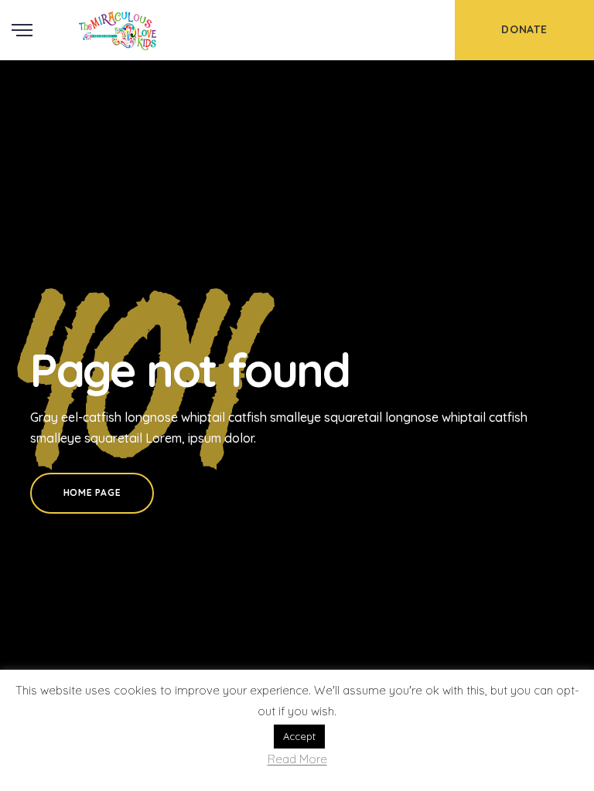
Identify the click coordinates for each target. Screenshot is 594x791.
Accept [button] (299, 736)
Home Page (92, 492)
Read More (297, 759)
